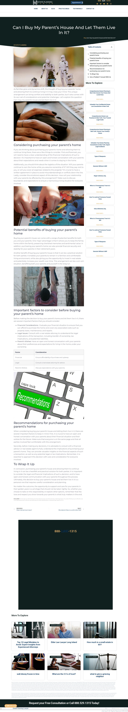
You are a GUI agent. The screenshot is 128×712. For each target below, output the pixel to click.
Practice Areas (64, 8)
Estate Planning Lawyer (20, 708)
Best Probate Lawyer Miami (35, 683)
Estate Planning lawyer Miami (16, 684)
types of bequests (100, 156)
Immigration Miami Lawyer (110, 683)
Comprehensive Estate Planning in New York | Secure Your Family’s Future (100, 131)
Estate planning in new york (44, 694)
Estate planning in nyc (53, 694)
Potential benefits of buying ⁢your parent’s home (100, 59)
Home (36, 8)
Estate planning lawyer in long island (85, 694)
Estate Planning (44, 2)
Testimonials (77, 8)
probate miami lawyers (47, 685)
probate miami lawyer (72, 690)
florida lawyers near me (27, 690)
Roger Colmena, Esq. (100, 176)
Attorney (115, 708)
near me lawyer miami (54, 685)
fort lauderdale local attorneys (36, 690)
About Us (44, 8)
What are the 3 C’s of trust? (64, 674)
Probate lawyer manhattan (105, 696)
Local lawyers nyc (92, 695)
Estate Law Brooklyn (56, 693)
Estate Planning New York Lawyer (17, 682)
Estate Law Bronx (62, 693)
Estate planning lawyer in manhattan (97, 694)
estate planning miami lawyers (19, 685)
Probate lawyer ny (15, 696)
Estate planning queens (73, 695)
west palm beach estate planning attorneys (91, 686)
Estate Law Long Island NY (41, 693)
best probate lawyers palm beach (67, 689)
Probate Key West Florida (41, 684)
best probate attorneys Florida (47, 689)
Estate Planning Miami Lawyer (28, 682)
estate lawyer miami (69, 685)
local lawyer (69, 684)
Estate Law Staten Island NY (16, 693)
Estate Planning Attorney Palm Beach (100, 683)
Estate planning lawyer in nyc (16, 695)
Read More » (100, 99)
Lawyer (46, 3)
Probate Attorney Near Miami (16, 683)
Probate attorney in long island (32, 696)
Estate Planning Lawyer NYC (37, 682)
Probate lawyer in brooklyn (69, 696)
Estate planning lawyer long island (27, 695)
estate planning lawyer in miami (100, 689)
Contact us (90, 8)
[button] (111, 47)
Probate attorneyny (111, 695)
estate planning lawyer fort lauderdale (88, 689)
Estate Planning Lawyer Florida (55, 682)
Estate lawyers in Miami (105, 690)
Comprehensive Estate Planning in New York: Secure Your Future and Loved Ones (100, 93)
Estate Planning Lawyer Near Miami (97, 682)
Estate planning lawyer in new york (109, 694)
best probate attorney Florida (37, 689)
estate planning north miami (110, 689)
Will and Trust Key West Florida (62, 684)
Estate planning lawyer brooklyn (62, 694)
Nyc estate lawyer (105, 695)
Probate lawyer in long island (79, 696)
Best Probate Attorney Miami (26, 683)
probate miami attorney (39, 685)
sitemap (104, 711)
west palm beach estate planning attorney (106, 686)
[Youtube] (104, 3)
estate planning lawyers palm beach (91, 685)
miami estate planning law (45, 690)
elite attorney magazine (104, 684)
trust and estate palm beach (89, 690)
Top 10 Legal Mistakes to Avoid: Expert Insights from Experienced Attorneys (28, 644)
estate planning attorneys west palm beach (77, 686)
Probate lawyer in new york (88, 696)
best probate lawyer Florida (57, 689)
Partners (125, 708)
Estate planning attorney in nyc (97, 693)
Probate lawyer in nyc (97, 696)
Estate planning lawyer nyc (37, 695)
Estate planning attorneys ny (26, 694)
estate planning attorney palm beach (49, 686)
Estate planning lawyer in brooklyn (73, 694)
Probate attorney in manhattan (43, 696)
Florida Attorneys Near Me (32, 684)
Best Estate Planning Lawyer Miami (46, 683)
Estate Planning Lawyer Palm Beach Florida (87, 683)
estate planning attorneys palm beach (37, 686)
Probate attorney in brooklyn (22, 696)
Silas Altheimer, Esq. (100, 208)
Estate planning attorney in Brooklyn (20, 697)
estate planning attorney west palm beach (63, 686)
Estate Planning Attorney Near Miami (109, 682)
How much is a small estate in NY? (100, 643)
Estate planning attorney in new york (85, 693)
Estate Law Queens (49, 693)
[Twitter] (100, 3)
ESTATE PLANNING (20, 45)
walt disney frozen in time (28, 674)
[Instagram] (110, 3)
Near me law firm (98, 695)
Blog (53, 8)
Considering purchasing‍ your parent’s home (99, 54)
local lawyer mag (74, 684)
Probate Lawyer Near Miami (86, 682)
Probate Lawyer (14, 689)
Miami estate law (98, 690)
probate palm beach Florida (80, 690)
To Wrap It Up (94, 74)
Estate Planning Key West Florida (51, 684)
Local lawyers (86, 695)
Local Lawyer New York (69, 693)
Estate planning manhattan (65, 695)
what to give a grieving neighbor (100, 675)
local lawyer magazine (81, 684)
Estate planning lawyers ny (46, 695)
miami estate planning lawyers (55, 690)
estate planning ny (76, 693)
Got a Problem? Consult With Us (100, 77)
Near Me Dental (62, 682)
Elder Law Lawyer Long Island (64, 642)
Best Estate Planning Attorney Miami (58, 683)
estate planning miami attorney (29, 685)
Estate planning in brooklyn (35, 694)
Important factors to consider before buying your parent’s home (101, 65)
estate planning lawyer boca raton (79, 685)
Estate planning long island (56, 695)
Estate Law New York (33, 693)
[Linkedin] (107, 3)
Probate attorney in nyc (61, 696)
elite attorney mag (97, 684)
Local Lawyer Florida (25, 684)
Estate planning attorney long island (108, 693)
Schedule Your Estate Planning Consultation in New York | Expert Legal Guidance (100, 144)
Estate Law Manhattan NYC (25, 693)
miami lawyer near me (64, 690)
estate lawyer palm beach (77, 689)
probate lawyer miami (62, 685)
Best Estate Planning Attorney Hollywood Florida (72, 683)
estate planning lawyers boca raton (103, 685)
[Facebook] (97, 3)
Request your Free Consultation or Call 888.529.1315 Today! (64, 703)
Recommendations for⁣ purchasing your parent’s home (100, 70)
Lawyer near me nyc (80, 695)
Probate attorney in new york (52, 696)
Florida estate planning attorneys (17, 690)
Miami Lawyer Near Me (46, 682)
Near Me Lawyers (68, 682)
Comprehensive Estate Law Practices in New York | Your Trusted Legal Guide (100, 118)
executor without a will (100, 166)
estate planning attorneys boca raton (24, 686)
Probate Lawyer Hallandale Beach (76, 682)
